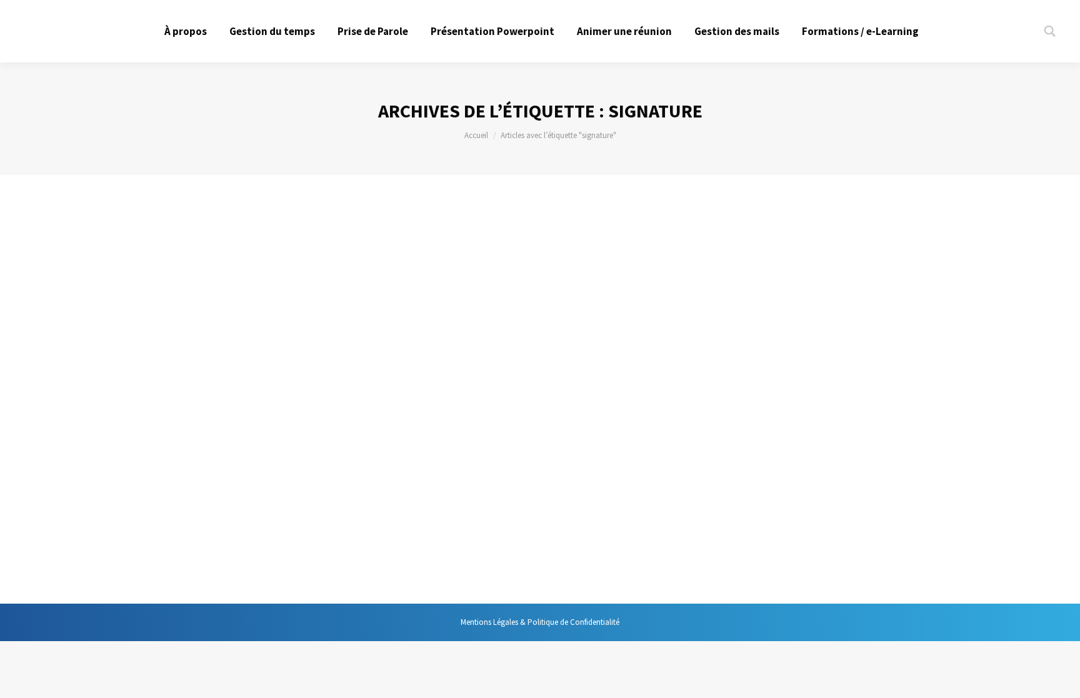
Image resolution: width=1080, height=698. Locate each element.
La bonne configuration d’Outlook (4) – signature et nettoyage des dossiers (367, 489)
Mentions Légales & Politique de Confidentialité (540, 622)
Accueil (476, 135)
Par (289, 522)
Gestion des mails (210, 522)
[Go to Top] (1060, 678)
